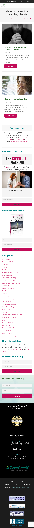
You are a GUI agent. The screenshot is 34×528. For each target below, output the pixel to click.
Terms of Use (15, 487)
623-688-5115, (19, 139)
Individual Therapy (8, 299)
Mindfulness (6, 309)
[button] (32, 6)
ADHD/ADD (6, 259)
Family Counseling (8, 288)
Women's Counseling (9, 336)
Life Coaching (6, 301)
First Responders (7, 291)
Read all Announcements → (17, 145)
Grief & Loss (6, 296)
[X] (17, 482)
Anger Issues (6, 264)
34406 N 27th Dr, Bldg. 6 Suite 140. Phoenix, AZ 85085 (17, 444)
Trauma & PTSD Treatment (10, 328)
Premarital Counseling (9, 317)
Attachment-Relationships (10, 270)
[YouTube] (22, 482)
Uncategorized (7, 330)
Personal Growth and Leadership (12, 315)
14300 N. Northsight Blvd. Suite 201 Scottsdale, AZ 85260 (17, 457)
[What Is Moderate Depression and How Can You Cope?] (17, 47)
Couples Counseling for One (11, 283)
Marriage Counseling (9, 304)
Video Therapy (7, 333)
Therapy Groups (7, 325)
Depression (6, 285)
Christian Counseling (9, 278)
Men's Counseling (8, 307)
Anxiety (4, 267)
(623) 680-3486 (16, 441)
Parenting (5, 312)
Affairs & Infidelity (7, 262)
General (4, 293)
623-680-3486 (17, 349)
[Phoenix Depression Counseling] (17, 98)
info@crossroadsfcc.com (19, 141)
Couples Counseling (8, 280)
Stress (4, 320)
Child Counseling (7, 275)
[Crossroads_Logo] (3, 5)
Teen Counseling (7, 322)
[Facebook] (12, 482)
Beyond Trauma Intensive (10, 272)
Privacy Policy (25, 487)
